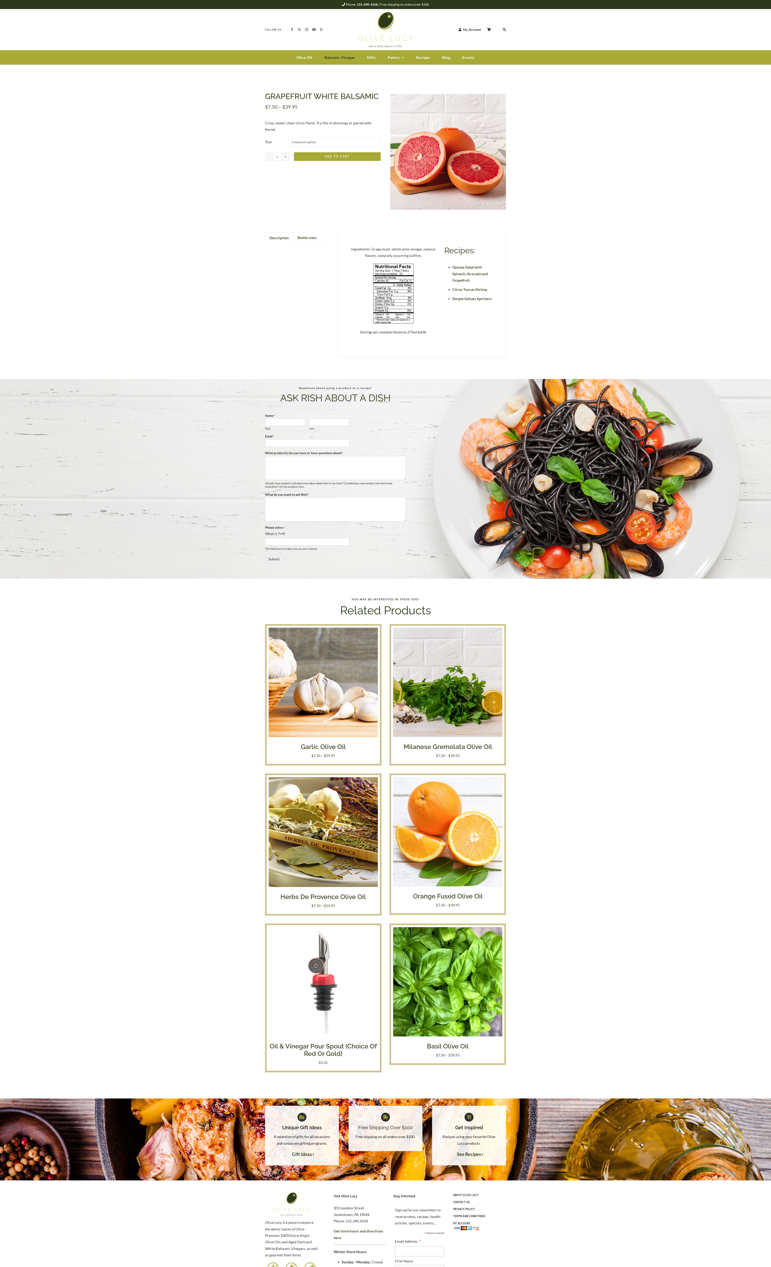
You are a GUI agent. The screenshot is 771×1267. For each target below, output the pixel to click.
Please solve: (275, 527)
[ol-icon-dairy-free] (291, 1263)
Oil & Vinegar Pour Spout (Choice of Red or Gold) (323, 1049)
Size (268, 142)
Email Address (408, 1241)
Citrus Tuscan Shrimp (469, 289)
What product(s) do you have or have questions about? (304, 453)
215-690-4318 (367, 4)
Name (270, 415)
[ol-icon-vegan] (310, 1263)
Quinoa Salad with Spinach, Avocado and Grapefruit (470, 273)
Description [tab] (279, 238)
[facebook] (292, 29)
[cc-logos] (466, 1227)
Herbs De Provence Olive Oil (323, 896)
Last (311, 428)
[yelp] (321, 29)
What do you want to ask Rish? (287, 494)
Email (269, 436)
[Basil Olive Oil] (447, 930)
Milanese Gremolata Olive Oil (448, 746)
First (267, 428)
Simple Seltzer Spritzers (472, 298)
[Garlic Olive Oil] (323, 631)
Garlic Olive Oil (323, 746)
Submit (274, 559)
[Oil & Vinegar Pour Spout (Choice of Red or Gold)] (323, 930)
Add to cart (337, 156)
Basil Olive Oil (448, 1046)
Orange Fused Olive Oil (448, 896)
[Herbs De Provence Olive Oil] (323, 780)
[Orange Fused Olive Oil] (447, 780)
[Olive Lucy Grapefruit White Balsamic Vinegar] (448, 152)
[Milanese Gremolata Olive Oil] (447, 631)
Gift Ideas (302, 1154)
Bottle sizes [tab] (307, 237)
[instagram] (306, 29)
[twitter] (299, 29)
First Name (404, 1261)
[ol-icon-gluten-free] (273, 1263)
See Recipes (469, 1154)
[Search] (504, 29)
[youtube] (314, 29)
